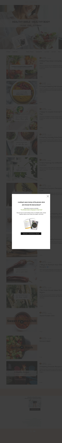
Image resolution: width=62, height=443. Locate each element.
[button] (48, 196)
